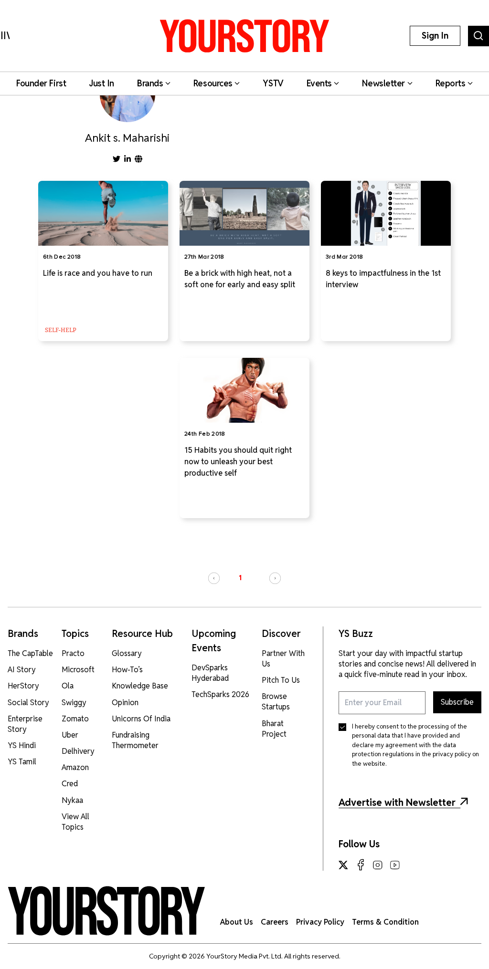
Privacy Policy (320, 922)
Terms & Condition (385, 922)
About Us (236, 922)
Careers (274, 922)
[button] (214, 578)
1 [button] (240, 577)
